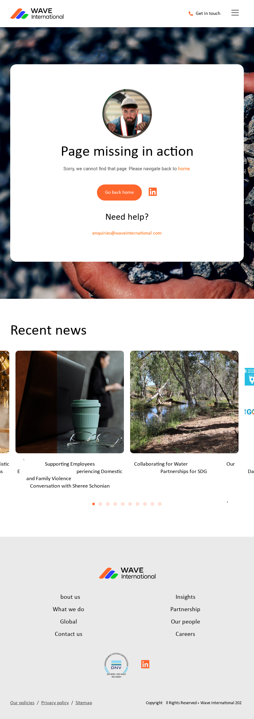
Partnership (185, 610)
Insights (185, 597)
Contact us (68, 634)
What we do (68, 610)
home (184, 168)
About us (68, 597)
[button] (93, 504)
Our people (185, 622)
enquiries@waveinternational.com (127, 233)
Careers (185, 634)
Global (68, 622)
